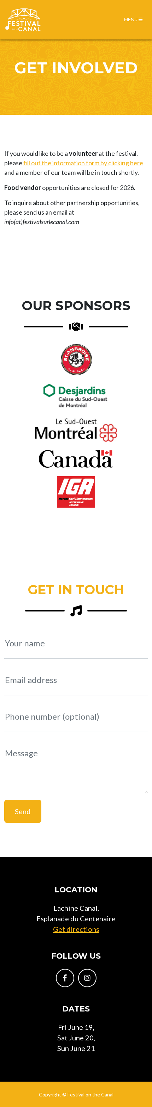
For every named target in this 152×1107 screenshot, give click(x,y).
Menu (131, 19)
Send (23, 811)
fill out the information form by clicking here (83, 163)
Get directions (76, 929)
